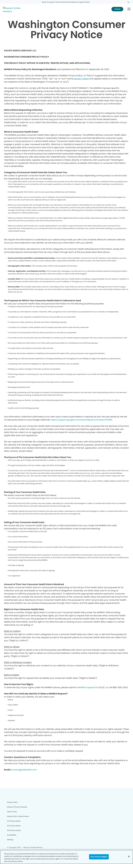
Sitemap (10, 839)
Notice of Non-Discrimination (18, 816)
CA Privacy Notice (13, 821)
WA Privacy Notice (14, 830)
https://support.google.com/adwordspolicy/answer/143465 (81, 419)
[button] (128, 9)
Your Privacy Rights (98, 857)
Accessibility (11, 835)
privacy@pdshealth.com (24, 769)
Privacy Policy (12, 802)
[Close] (129, 856)
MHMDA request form (89, 687)
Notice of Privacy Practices (17, 807)
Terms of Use (12, 811)
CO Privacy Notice (14, 826)
